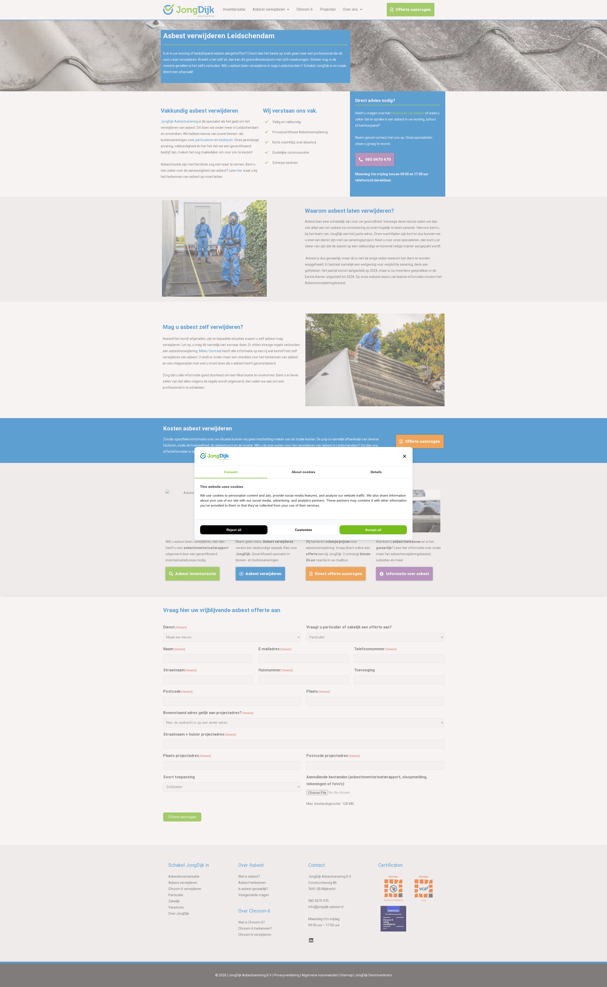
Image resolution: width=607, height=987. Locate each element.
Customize (303, 530)
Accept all (373, 530)
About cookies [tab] (303, 472)
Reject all (233, 530)
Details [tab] (376, 472)
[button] (404, 456)
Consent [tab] (231, 472)
